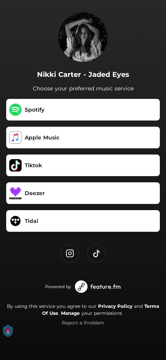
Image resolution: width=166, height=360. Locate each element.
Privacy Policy (115, 306)
